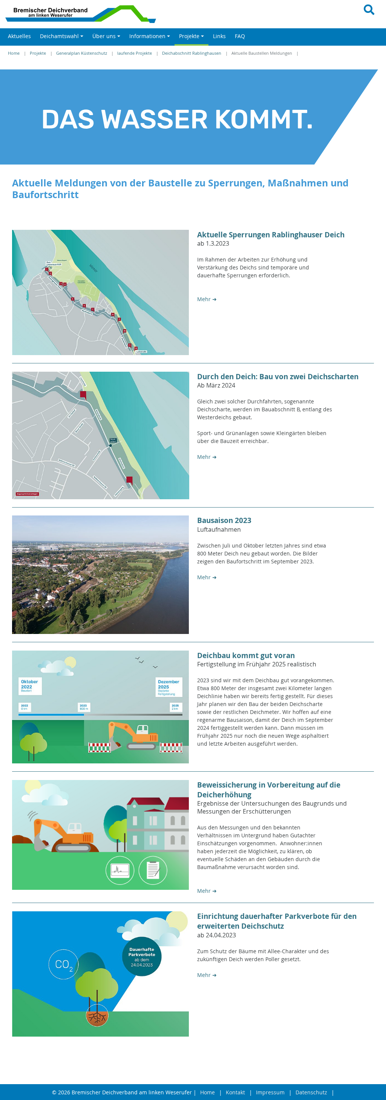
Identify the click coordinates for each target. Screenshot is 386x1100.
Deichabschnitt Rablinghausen (191, 53)
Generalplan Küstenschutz (81, 53)
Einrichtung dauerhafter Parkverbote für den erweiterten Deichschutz (277, 921)
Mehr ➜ (207, 299)
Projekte (38, 53)
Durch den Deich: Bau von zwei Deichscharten (277, 377)
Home (14, 53)
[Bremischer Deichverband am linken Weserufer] (96, 14)
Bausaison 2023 (224, 520)
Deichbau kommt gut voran (246, 655)
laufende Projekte (134, 53)
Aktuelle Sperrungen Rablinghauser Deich (271, 235)
